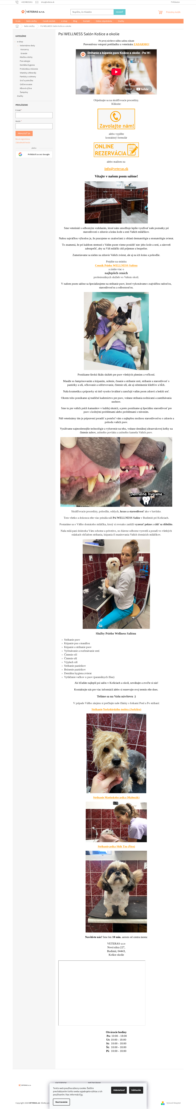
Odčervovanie (26, 84)
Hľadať (119, 12)
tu (81, 1094)
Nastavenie (61, 1102)
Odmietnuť (119, 1090)
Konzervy (25, 49)
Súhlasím (136, 1090)
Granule (24, 53)
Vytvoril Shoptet (174, 1103)
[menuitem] (18, 21)
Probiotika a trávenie (29, 69)
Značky (20, 96)
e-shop (20, 41)
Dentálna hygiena (27, 65)
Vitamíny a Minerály (28, 72)
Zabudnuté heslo (23, 142)
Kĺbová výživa (26, 88)
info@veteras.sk (116, 169)
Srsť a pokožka (26, 80)
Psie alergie (25, 61)
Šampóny (24, 92)
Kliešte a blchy (26, 57)
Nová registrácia (23, 139)
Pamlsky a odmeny (28, 76)
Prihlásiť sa (24, 133)
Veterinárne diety (27, 45)
